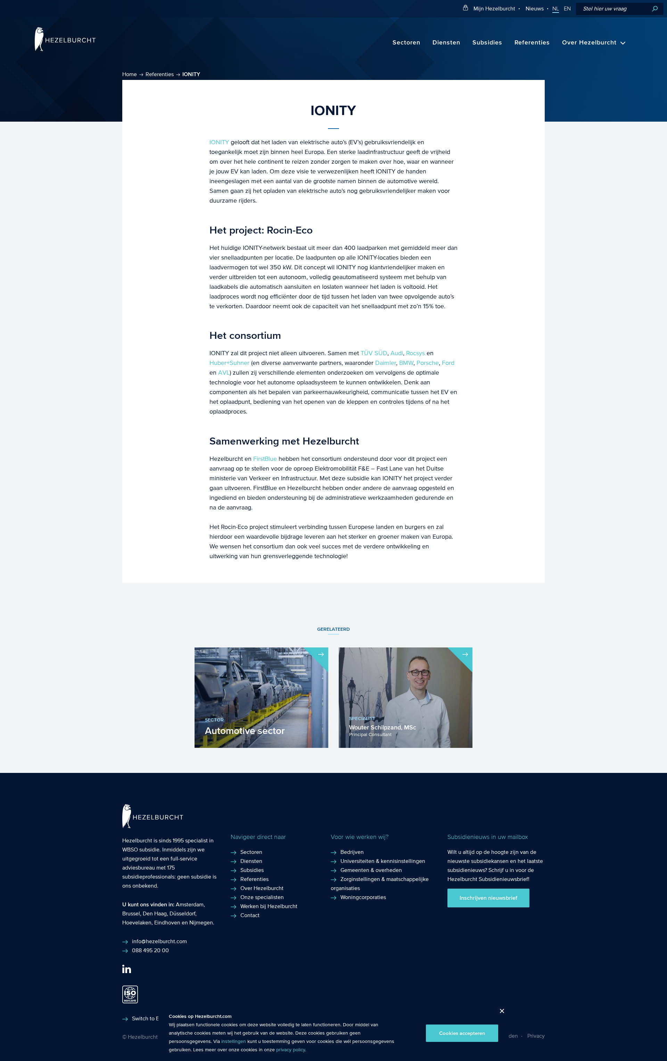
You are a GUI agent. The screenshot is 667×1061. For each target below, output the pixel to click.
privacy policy (290, 1050)
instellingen (233, 1041)
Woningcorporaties (363, 897)
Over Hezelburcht (589, 42)
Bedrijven (352, 852)
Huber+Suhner (229, 363)
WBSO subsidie (140, 849)
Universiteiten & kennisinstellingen (382, 861)
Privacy (536, 1036)
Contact (250, 915)
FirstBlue (265, 459)
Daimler (385, 363)
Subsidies (487, 42)
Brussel (131, 913)
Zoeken (655, 9)
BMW (406, 363)
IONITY (219, 142)
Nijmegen (201, 922)
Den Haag (155, 913)
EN (567, 8)
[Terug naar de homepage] (65, 49)
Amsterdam (190, 904)
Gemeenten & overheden (371, 870)
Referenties (532, 42)
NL (555, 8)
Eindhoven (167, 922)
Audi (396, 353)
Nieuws (535, 8)
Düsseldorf (182, 913)
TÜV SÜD (374, 353)
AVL (224, 372)
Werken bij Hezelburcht (268, 906)
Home (129, 74)
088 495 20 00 (150, 950)
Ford (448, 363)
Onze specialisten (262, 897)
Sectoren (406, 42)
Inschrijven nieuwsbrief (488, 898)
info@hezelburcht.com (159, 941)
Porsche (428, 363)
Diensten (446, 42)
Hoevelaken (136, 922)
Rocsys (415, 353)
